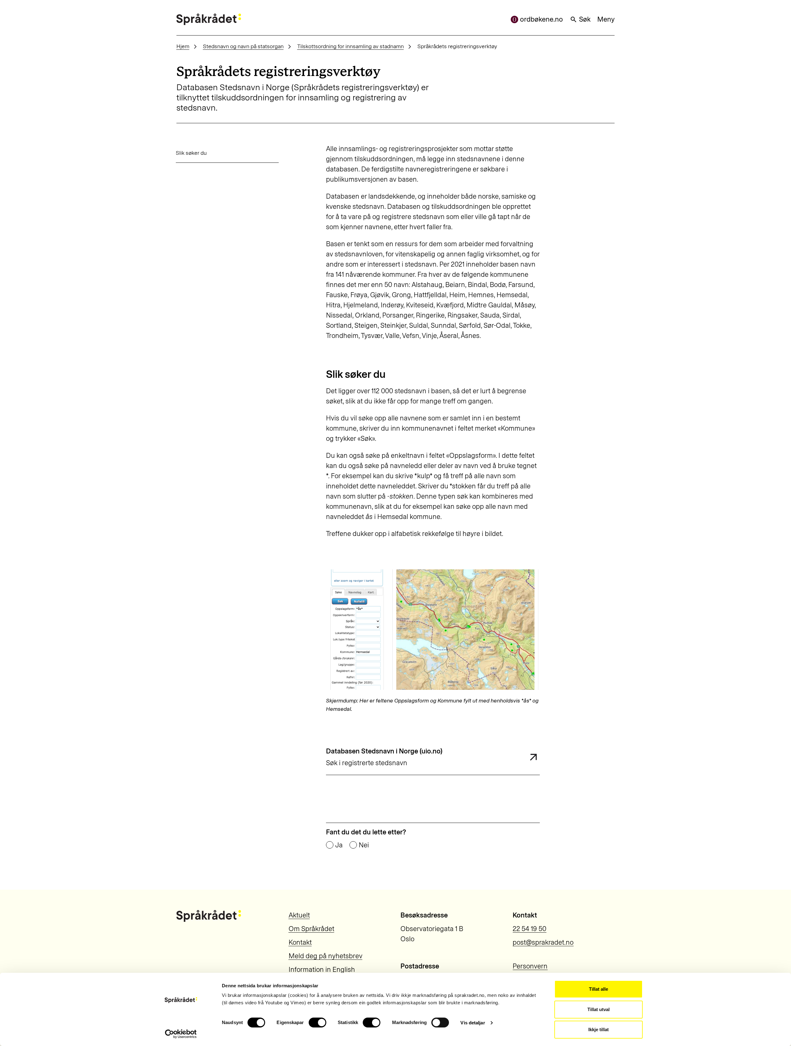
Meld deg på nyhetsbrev (325, 956)
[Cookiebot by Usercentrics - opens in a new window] (181, 1034)
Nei (364, 845)
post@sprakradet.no (543, 942)
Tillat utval (598, 1009)
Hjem (182, 46)
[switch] (317, 1022)
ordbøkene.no (541, 19)
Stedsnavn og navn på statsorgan (243, 46)
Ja (339, 845)
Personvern (530, 966)
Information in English (322, 969)
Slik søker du (191, 153)
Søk (584, 19)
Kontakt (300, 942)
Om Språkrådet (311, 929)
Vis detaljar (472, 1022)
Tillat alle (598, 989)
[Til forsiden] (208, 19)
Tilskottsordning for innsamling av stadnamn (350, 46)
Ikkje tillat (598, 1029)
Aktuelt (299, 915)
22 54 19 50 (529, 929)
